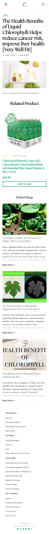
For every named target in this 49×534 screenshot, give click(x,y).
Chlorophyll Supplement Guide (17, 467)
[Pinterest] (23, 529)
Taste (7, 449)
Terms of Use (10, 515)
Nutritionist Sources (13, 507)
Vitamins (9, 445)
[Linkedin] (29, 529)
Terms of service (31, 526)
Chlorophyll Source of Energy (17, 463)
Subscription (10, 431)
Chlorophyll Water (26, 523)
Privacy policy (24, 526)
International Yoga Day (14, 476)
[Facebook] (18, 529)
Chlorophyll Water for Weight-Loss (18, 471)
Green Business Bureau (14, 502)
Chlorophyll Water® (13, 422)
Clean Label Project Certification (18, 453)
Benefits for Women (13, 480)
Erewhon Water (11, 484)
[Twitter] (31, 529)
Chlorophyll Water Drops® (16, 426)
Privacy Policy (11, 511)
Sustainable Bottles (12, 440)
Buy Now (9, 418)
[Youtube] (26, 529)
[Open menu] (6, 4)
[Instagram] (20, 529)
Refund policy (17, 526)
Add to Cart (24, 184)
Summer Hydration (12, 489)
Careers (8, 498)
